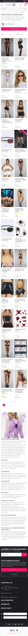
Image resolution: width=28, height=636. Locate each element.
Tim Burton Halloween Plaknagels (5, 210)
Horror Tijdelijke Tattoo (20, 330)
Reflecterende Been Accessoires (20, 150)
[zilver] (15, 296)
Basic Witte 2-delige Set (6, 179)
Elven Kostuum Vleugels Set (6, 90)
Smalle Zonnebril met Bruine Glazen (20, 91)
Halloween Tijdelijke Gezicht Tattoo (20, 361)
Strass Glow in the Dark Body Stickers (6, 270)
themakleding (19, 533)
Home (2, 12)
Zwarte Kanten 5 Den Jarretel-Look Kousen (7, 361)
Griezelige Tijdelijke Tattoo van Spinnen (20, 240)
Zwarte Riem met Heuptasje (7, 239)
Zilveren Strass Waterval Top (20, 269)
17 (19, 405)
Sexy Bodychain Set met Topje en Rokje (20, 301)
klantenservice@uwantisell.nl (10, 597)
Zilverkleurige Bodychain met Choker (6, 331)
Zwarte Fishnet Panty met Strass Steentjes (20, 180)
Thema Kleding (9, 12)
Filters (13, 28)
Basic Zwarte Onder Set (19, 120)
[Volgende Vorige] (23, 405)
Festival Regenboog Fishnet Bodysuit (7, 121)
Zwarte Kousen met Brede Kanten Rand (7, 391)
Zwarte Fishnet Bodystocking (20, 58)
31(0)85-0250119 (8, 593)
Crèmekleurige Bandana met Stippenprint (19, 391)
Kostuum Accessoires (19, 12)
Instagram (14, 574)
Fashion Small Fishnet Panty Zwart (19, 210)
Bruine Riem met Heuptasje (6, 150)
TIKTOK (14, 569)
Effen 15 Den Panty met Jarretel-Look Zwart (6, 60)
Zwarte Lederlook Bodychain (5, 301)
